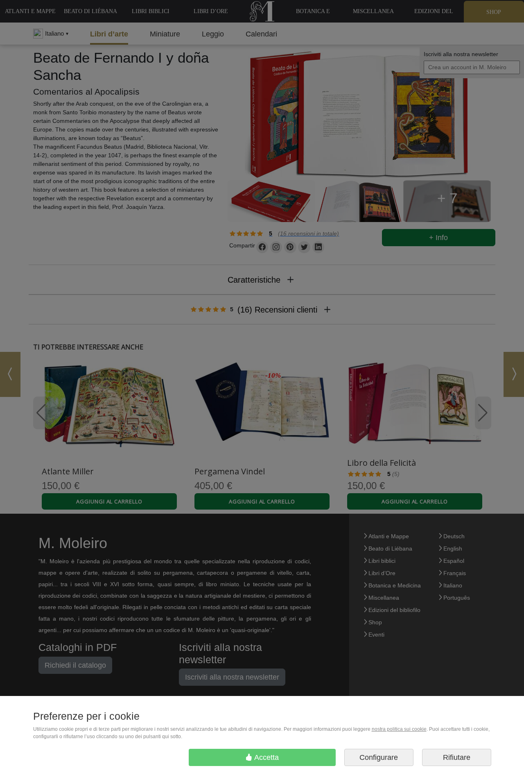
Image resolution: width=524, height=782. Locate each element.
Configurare (378, 757)
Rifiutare (456, 757)
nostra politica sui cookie (399, 729)
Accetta (266, 757)
